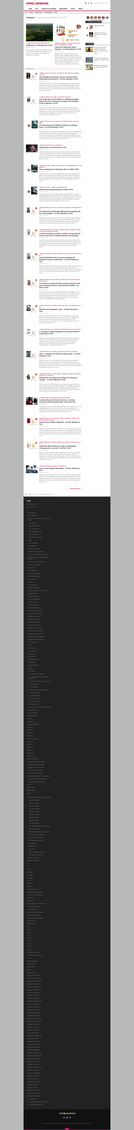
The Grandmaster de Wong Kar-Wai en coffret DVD (59, 169)
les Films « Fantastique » (33, 587)
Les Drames (30, 582)
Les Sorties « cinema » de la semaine (35, 912)
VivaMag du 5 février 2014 (33, 1081)
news (28, 926)
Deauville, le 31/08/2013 (34, 814)
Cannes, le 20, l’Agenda (32, 738)
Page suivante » (76, 488)
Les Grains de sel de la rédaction (48, 9)
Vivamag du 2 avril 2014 (33, 1032)
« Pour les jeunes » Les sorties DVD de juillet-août (39, 707)
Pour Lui (30, 668)
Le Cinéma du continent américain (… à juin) (38, 554)
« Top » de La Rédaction (33, 528)
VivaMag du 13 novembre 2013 (34, 1001)
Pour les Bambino (32, 650)
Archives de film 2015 (32, 712)
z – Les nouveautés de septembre (35, 1104)
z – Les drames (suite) (33, 687)
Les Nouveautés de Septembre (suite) (36, 636)
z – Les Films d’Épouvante (34, 695)
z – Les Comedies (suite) (33, 684)
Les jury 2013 (30, 900)
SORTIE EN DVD (69, 45)
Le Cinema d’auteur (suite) (34, 548)
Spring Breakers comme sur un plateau (37, 778)
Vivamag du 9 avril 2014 (33, 1093)
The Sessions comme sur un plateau (36, 781)
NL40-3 (29, 949)
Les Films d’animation (33, 593)
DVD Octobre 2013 (61, 397)
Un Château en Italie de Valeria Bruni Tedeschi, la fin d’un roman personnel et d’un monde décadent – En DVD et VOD (59, 285)
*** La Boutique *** (32, 512)
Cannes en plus (30, 721)
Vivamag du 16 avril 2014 (33, 1009)
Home (27, 494)
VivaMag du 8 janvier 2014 (33, 1090)
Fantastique (63, 121)
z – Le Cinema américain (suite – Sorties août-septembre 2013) (38, 677)
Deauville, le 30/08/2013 (34, 811)
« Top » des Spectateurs (33, 534)
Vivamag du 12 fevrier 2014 (33, 992)
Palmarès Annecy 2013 (32, 961)
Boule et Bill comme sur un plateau (36, 764)
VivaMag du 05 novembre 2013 (34, 981)
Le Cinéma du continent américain (36, 551)
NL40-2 (29, 946)
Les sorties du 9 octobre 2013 (34, 915)
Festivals (73, 9)
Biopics (29, 540)
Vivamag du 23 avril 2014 (33, 1044)
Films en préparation (48, 12)
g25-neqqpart (30, 874)
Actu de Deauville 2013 (34, 800)
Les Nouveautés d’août (33, 605)
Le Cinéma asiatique (32, 543)
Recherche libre (31, 966)
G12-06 (28, 869)
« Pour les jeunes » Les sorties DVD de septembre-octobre (39, 519)
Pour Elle (30, 645)
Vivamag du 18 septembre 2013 (34, 1021)
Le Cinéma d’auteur (32, 545)
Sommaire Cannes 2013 (33, 857)
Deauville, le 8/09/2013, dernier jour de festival (40, 826)
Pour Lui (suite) (31, 671)
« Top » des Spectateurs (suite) (35, 537)
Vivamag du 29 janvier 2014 (33, 1073)
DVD (41, 43)
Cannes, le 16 (30, 727)
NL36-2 (29, 932)
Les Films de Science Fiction (34, 599)
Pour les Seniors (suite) (33, 665)
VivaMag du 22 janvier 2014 (33, 1041)
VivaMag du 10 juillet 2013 (33, 984)
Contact (55, 12)
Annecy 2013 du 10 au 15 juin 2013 (36, 837)
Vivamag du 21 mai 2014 (33, 1038)
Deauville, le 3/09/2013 (34, 808)
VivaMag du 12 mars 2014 (33, 998)
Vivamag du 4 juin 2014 (32, 1078)
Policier (45, 375)
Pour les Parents (32, 656)
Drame (54, 73)
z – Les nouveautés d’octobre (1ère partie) (37, 1101)
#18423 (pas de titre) (32, 507)
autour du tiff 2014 (32, 843)
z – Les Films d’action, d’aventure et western (38, 689)
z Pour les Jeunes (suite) (33, 704)
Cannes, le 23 (30, 747)
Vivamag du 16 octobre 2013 (34, 1012)
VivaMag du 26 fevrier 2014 (33, 1058)
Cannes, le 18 (30, 733)
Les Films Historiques (33, 602)
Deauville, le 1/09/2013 (34, 803)
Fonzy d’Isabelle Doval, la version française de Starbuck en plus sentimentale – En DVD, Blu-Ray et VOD (59, 259)
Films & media (69, 121)
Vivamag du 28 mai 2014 (33, 1070)
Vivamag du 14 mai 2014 (33, 1004)
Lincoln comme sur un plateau (35, 770)
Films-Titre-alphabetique (33, 860)
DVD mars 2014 (61, 73)
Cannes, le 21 (30, 741)
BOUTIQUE (80, 9)
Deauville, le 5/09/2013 (34, 820)
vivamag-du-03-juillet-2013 (33, 1096)
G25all (28, 880)
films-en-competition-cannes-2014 (37, 851)
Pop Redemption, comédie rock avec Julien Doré (39, 776)
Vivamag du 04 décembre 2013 (34, 978)
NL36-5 (29, 940)
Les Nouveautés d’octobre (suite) (35, 639)
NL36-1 (29, 929)
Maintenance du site (31, 923)
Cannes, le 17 (30, 730)
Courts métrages (31, 787)
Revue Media (49, 231)
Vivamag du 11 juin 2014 (33, 989)
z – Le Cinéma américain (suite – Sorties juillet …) (39, 681)
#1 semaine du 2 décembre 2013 (35, 955)
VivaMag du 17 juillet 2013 (33, 1015)
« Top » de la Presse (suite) (34, 525)
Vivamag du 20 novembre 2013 (34, 1035)
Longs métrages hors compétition (35, 918)
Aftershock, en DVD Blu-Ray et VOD (52, 147)
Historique (68, 397)
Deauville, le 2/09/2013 (34, 806)
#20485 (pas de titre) (32, 909)
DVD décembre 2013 (45, 43)
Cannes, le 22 (30, 744)
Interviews (31, 12)
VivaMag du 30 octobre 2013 (34, 1075)
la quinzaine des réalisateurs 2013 (35, 892)
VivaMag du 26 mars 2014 (33, 1064)
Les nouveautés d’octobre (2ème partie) (36, 903)
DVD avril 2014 (77, 43)
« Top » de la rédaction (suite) (35, 531)
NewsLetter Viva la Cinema (33, 952)
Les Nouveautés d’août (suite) (35, 607)
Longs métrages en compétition (36, 840)
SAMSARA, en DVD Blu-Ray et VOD (39, 45)
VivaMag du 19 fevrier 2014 (33, 1024)
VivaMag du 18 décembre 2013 (34, 1018)
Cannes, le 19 (30, 735)
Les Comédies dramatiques (34, 573)
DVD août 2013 (58, 121)
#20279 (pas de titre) (32, 504)
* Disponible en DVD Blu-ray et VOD (33, 43)
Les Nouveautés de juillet (34, 619)
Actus (26, 12)
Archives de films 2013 (32, 715)
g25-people (30, 877)
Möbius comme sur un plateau (35, 773)
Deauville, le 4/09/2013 (34, 817)
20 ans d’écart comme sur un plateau (36, 761)
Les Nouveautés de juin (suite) (35, 628)
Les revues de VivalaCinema (33, 906)
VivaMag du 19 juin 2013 (33, 1027)
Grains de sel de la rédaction (60, 45)
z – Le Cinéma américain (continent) (36, 673)
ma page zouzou (31, 920)
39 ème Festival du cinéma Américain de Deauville (40, 797)
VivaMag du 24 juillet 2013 (33, 1050)
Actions (55, 207)
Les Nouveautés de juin (33, 625)
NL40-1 (29, 943)
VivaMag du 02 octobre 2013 (34, 975)
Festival (63, 279)
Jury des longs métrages (32, 889)
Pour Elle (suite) (31, 648)
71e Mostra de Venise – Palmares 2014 (37, 834)
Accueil (30, 9)
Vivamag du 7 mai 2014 (32, 1087)
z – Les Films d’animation (34, 692)
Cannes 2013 (62, 229)
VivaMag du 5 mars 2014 (33, 1084)
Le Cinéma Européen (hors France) (36, 561)
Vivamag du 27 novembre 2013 (34, 1067)
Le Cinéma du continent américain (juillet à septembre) (38, 558)
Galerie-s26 (29, 883)
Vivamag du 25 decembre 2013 (34, 1052)
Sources (29, 969)
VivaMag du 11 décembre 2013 (34, 986)
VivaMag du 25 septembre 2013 (34, 1055)
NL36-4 (29, 938)
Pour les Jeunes (31, 653)
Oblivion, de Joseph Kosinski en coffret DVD (56, 190)
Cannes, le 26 (30, 755)
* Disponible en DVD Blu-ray (44, 165)
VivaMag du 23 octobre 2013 (34, 1047)
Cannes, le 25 (30, 753)
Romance (41, 123)
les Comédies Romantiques (34, 576)
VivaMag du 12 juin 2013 (33, 995)
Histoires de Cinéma (38, 12)
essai (30, 958)
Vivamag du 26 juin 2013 (33, 1061)
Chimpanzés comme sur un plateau (36, 767)
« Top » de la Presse (32, 523)
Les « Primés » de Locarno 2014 (35, 854)
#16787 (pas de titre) (32, 515)
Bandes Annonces (63, 9)
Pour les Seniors (32, 662)
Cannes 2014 (31, 849)
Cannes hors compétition (33, 724)
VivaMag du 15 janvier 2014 (33, 1007)
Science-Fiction (72, 329)
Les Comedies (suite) (32, 570)
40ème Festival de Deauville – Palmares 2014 (38, 831)
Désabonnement (31, 790)
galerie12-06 (30, 886)
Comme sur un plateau (32, 758)
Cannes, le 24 (30, 750)
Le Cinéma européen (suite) (34, 564)
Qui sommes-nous (31, 963)
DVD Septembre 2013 (62, 466)
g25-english (30, 872)
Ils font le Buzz (76, 121)
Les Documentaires (32, 579)
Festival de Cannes (32, 846)
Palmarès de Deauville (34, 829)
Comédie (70, 43)
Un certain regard (31, 972)
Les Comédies (31, 567)
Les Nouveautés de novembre (35, 630)
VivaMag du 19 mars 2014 (33, 1030)
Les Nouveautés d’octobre (34, 616)
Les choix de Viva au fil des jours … (35, 895)
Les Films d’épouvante (33, 596)
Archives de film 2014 (32, 710)
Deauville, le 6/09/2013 (34, 823)
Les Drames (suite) (32, 584)
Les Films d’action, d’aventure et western (37, 590)
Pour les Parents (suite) (33, 659)
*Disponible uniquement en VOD (71, 165)
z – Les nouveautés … (32, 1098)
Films (36, 9)
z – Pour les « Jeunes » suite (34, 698)
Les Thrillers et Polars (33, 642)
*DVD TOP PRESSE (56, 229)
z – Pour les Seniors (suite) (34, 701)
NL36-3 (29, 935)
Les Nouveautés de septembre (35, 633)
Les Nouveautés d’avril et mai (35, 613)
